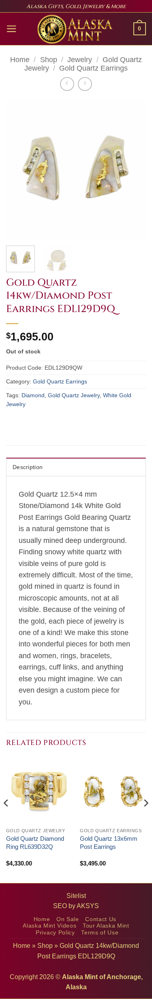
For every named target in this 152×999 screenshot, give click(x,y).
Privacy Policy (55, 933)
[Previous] (19, 169)
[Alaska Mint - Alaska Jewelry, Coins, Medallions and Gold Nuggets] (75, 29)
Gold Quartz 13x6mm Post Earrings (108, 842)
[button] (11, 28)
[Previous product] (85, 84)
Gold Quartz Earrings (93, 68)
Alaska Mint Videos (49, 926)
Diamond (33, 395)
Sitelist (76, 895)
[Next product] (67, 84)
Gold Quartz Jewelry (74, 395)
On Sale (67, 919)
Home (20, 60)
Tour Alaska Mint (106, 926)
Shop (48, 60)
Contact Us (100, 919)
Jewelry (79, 60)
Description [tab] (28, 467)
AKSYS (88, 905)
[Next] (133, 169)
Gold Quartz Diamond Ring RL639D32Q (35, 842)
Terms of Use (99, 933)
